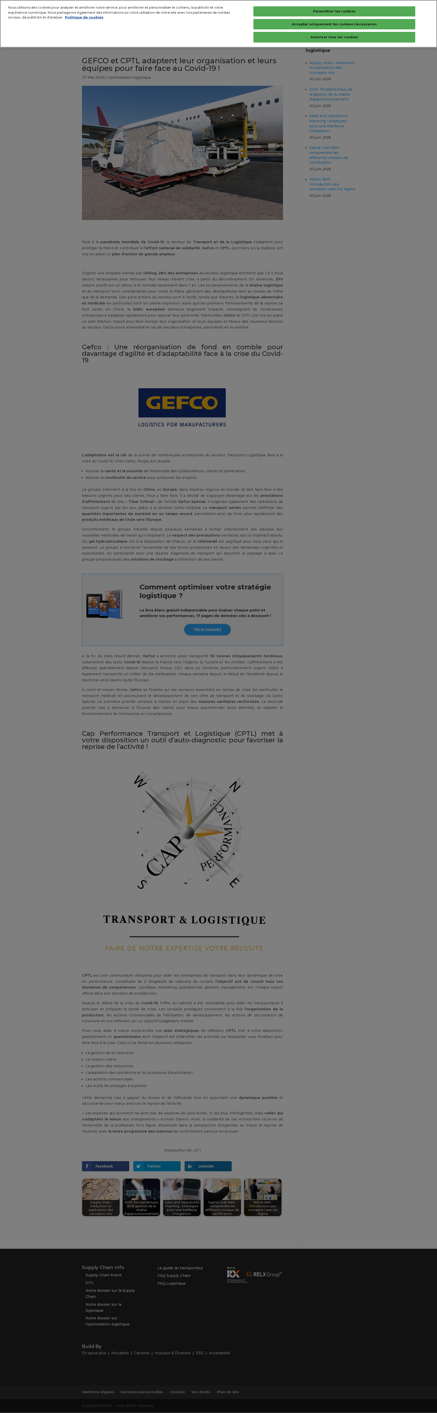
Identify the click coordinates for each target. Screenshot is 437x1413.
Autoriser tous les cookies (334, 37)
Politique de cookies (84, 17)
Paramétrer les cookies (334, 11)
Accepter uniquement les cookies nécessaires (334, 24)
